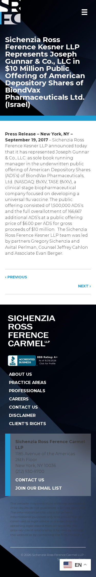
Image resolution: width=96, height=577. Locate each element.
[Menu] (84, 12)
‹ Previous (16, 277)
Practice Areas (27, 382)
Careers (19, 399)
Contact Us (23, 407)
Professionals (27, 390)
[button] (38, 488)
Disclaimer (22, 415)
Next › (84, 286)
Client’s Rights (27, 423)
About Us (20, 374)
